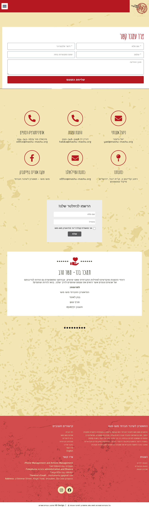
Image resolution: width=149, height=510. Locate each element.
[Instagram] (61, 490)
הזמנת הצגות (75, 132)
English (70, 450)
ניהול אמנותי (118, 132)
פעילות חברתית (66, 441)
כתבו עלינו (68, 444)
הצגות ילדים (142, 462)
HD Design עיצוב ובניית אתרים (51, 505)
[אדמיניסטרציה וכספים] (32, 118)
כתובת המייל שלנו (75, 172)
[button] (4, 6)
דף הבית (69, 431)
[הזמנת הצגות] (75, 118)
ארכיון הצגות (142, 469)
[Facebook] (69, 490)
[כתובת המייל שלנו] (75, 158)
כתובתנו (118, 172)
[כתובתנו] (118, 158)
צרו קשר (69, 447)
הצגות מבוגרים (141, 466)
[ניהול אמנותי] (118, 118)
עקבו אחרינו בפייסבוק (31, 172)
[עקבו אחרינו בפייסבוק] (32, 158)
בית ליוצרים (68, 438)
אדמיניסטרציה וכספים (32, 132)
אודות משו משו (67, 435)
